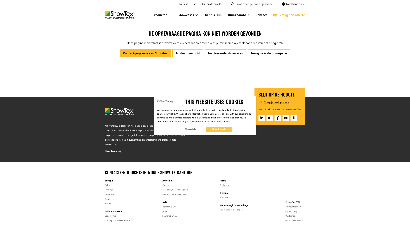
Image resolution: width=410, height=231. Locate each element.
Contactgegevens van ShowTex (145, 53)
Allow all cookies (219, 129)
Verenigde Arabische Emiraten (118, 220)
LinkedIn (261, 118)
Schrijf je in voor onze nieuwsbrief (282, 109)
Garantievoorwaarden (295, 220)
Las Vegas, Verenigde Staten (175, 189)
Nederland (109, 194)
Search (233, 4)
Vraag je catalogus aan (276, 102)
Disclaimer (290, 215)
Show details (190, 129)
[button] (162, 15)
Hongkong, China (170, 206)
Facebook (278, 118)
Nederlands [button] (294, 4)
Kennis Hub (213, 15)
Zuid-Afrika (225, 185)
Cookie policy (291, 211)
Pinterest (294, 118)
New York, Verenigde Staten (174, 194)
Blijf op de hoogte (211, 3)
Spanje (108, 199)
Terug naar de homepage (269, 53)
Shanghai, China (169, 215)
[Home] (119, 15)
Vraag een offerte (292, 15)
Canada (165, 185)
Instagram (269, 118)
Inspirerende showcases (225, 53)
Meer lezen (111, 151)
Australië (224, 197)
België (108, 185)
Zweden (108, 203)
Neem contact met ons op (231, 209)
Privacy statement (293, 206)
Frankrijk (109, 189)
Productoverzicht (188, 53)
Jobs (195, 3)
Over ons (183, 3)
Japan (164, 211)
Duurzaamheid (238, 15)
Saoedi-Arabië (111, 215)
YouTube (286, 118)
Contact (261, 15)
